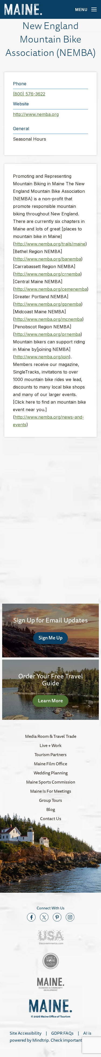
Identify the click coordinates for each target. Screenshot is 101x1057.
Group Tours (50, 800)
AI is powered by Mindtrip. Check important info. (50, 1037)
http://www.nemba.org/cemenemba (51, 289)
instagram (70, 917)
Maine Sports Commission (50, 781)
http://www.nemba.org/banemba (48, 259)
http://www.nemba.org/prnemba (48, 334)
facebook (31, 917)
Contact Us (50, 818)
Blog (50, 809)
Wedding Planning (51, 772)
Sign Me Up (50, 637)
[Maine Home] (23, 9)
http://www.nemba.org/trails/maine (50, 244)
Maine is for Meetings (50, 791)
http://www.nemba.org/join (42, 357)
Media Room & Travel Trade (50, 736)
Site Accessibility (25, 1033)
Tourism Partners (50, 754)
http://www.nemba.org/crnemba (47, 274)
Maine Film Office (50, 763)
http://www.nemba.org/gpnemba (48, 304)
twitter (44, 917)
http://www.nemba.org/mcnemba (48, 319)
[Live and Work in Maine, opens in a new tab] (51, 961)
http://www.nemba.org (36, 114)
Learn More (50, 700)
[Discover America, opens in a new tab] (50, 937)
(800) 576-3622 (29, 94)
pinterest (57, 917)
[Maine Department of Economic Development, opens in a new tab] (50, 984)
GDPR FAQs (62, 1033)
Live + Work (50, 745)
